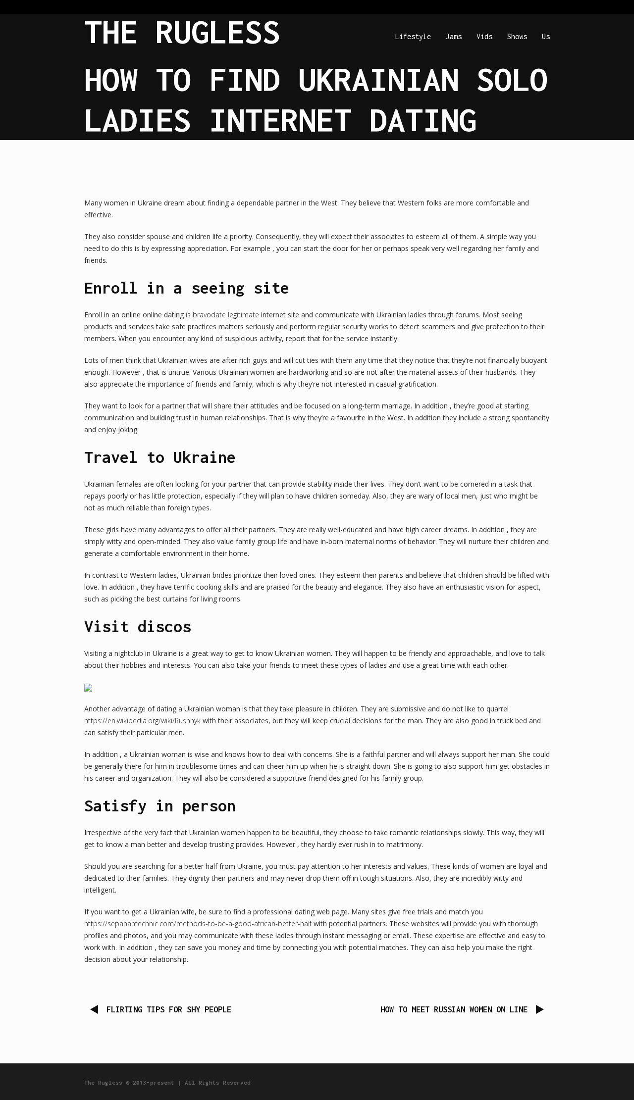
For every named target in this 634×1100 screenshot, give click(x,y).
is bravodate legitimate (222, 314)
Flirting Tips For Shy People (168, 1009)
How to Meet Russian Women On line (454, 1009)
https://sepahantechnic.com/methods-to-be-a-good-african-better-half (198, 923)
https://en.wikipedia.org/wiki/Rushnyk (142, 720)
